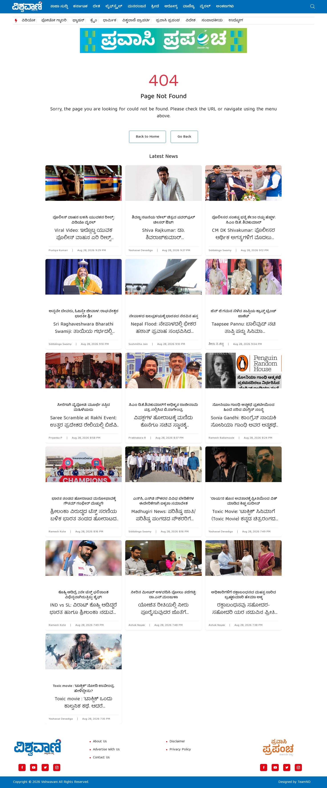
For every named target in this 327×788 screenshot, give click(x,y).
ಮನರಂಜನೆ (137, 7)
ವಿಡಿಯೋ (28, 20)
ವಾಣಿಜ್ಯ (188, 7)
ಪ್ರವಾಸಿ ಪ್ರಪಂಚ (168, 20)
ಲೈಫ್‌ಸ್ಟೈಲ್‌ (113, 7)
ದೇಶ (96, 7)
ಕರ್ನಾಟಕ (80, 7)
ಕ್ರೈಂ (93, 20)
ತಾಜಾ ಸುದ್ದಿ (59, 7)
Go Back (184, 137)
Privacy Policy (180, 750)
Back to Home (147, 137)
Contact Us (101, 758)
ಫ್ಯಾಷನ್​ (78, 20)
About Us (100, 742)
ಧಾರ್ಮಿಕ (109, 20)
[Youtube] (33, 767)
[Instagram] (56, 767)
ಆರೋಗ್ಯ (171, 7)
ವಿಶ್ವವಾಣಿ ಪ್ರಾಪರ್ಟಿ (136, 20)
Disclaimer (177, 742)
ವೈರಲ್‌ (205, 7)
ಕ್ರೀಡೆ (155, 7)
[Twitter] (45, 767)
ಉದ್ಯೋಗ (236, 20)
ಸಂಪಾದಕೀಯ (212, 20)
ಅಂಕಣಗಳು (225, 7)
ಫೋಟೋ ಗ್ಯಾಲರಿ (54, 20)
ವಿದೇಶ (191, 20)
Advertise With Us (106, 750)
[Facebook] (22, 767)
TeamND (304, 782)
